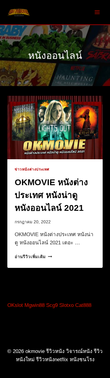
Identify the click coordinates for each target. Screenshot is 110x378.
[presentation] (55, 127)
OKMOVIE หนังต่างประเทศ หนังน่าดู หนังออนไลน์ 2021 (51, 195)
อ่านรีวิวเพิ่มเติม (33, 256)
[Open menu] (97, 12)
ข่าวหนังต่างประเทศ (32, 169)
